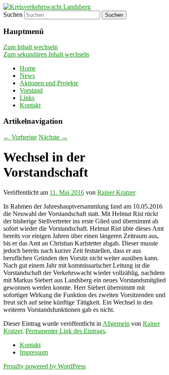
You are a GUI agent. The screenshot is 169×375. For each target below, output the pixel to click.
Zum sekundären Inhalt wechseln (46, 54)
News (27, 75)
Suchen (13, 14)
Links (27, 97)
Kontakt (30, 105)
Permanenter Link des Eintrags (65, 330)
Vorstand (31, 90)
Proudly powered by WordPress (44, 366)
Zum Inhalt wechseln (30, 46)
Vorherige (20, 137)
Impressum (34, 352)
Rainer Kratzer (116, 192)
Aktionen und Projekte (49, 83)
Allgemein (116, 323)
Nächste (53, 137)
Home (28, 68)
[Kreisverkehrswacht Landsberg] (47, 6)
